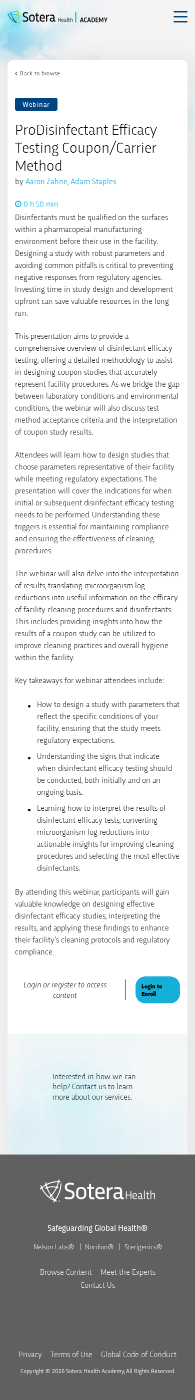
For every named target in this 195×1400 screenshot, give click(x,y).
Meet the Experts (128, 1271)
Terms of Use (71, 1354)
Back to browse (40, 73)
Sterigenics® (143, 1246)
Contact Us (97, 1284)
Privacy (30, 1354)
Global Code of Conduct (138, 1354)
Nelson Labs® (54, 1246)
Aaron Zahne (47, 181)
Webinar (36, 104)
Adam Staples (93, 181)
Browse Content (66, 1271)
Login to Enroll (152, 989)
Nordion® (99, 1246)
